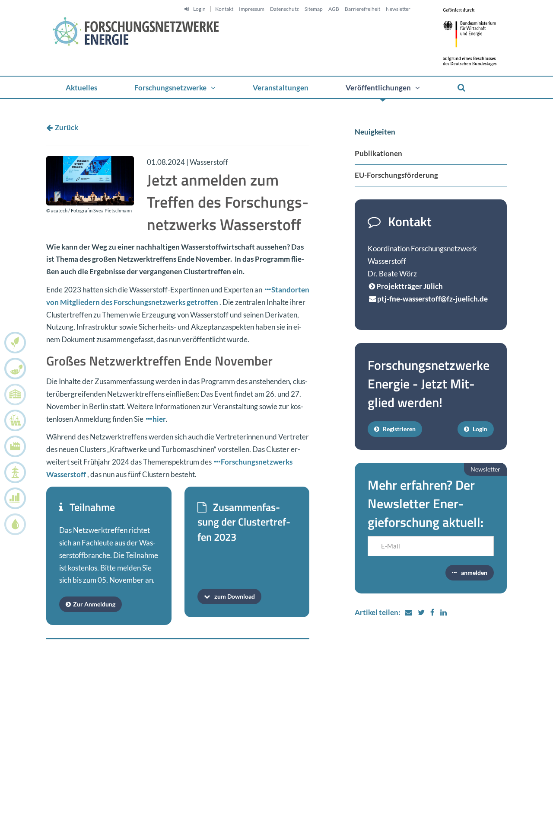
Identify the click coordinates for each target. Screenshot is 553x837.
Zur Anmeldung (94, 604)
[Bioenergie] (13, 343)
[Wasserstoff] (13, 524)
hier (159, 418)
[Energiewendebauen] (13, 394)
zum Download (234, 596)
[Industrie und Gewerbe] (13, 446)
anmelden (474, 572)
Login (479, 429)
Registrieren (398, 429)
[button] (175, 87)
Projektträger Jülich (409, 286)
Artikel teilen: (377, 612)
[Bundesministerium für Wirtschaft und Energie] (474, 33)
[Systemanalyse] (13, 498)
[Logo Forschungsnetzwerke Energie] (132, 35)
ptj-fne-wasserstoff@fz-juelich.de (432, 298)
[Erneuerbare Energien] (13, 420)
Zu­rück (66, 127)
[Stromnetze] (13, 472)
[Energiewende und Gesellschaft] (13, 369)
